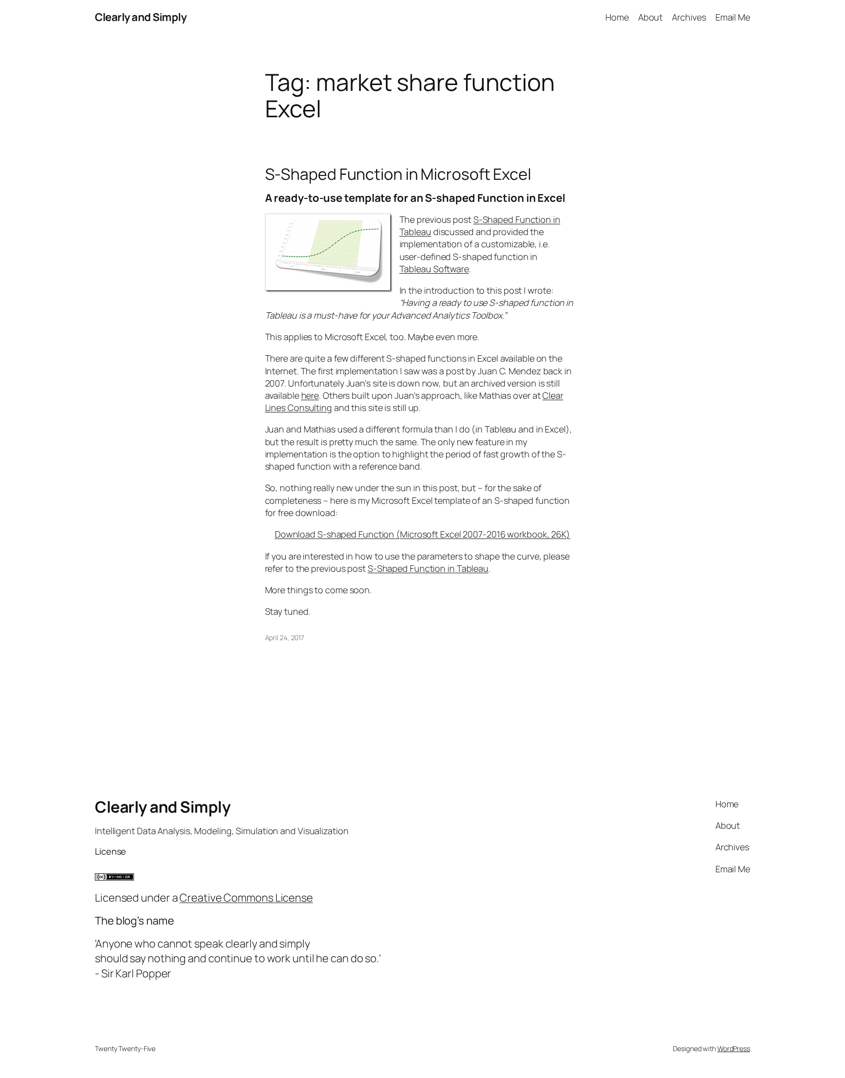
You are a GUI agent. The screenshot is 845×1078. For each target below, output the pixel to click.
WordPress (733, 1048)
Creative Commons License (246, 897)
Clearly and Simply (140, 17)
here (310, 395)
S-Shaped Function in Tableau (428, 568)
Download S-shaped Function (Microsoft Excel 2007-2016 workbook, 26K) (422, 534)
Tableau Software (434, 269)
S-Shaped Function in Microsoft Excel (398, 174)
